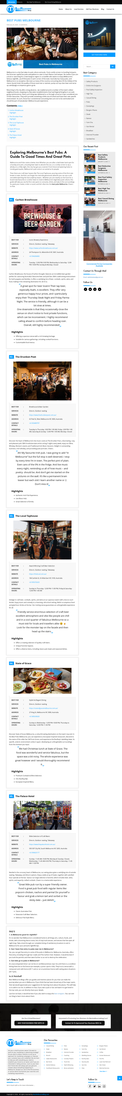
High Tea (89, 94)
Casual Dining (91, 98)
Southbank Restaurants (53, 1068)
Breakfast (89, 131)
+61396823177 (34, 853)
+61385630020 (34, 716)
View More (103, 1071)
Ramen (88, 118)
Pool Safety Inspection (94, 90)
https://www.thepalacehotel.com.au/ (42, 844)
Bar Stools (49, 1062)
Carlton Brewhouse (16, 110)
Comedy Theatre (68, 1058)
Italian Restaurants (51, 1058)
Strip (83, 1068)
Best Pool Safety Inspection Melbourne (23, 2)
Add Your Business (92, 9)
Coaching (66, 1055)
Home (61, 9)
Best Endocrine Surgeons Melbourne (104, 168)
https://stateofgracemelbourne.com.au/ (43, 708)
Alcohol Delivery (50, 1065)
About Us (68, 9)
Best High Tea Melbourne (44, 2)
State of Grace (15, 129)
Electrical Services (104, 1068)
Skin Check (102, 1065)
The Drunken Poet (16, 116)
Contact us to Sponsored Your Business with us (83, 1023)
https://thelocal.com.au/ (38, 574)
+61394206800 (34, 256)
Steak (88, 114)
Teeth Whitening (68, 1065)
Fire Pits (101, 1058)
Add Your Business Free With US (31, 1023)
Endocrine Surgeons (93, 86)
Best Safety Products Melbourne (103, 157)
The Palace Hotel (16, 135)
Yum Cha (89, 122)
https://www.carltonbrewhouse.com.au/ (43, 248)
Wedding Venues (86, 1055)
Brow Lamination (69, 1068)
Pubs (88, 102)
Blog (102, 9)
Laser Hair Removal (104, 1062)
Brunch (48, 1055)
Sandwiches (90, 139)
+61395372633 (34, 582)
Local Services (78, 9)
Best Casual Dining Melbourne (64, 2)
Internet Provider (92, 135)
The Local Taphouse (17, 123)
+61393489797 (34, 423)
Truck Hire (67, 1062)
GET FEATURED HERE (99, 55)
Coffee (101, 1052)
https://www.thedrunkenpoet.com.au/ (42, 415)
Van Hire (84, 1065)
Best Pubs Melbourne (24, 20)
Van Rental (90, 126)
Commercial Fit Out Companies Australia (99, 264)
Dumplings (90, 106)
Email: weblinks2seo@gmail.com (93, 277)
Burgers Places (91, 110)
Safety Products (92, 81)
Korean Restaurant (104, 1055)
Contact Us (110, 9)
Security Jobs (85, 1062)
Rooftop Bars (85, 1058)
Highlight (13, 113)
